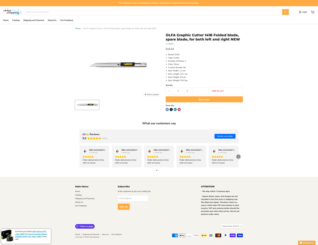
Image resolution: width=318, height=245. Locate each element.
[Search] (285, 12)
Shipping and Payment (33, 20)
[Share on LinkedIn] (175, 109)
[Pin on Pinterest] (179, 109)
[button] (79, 156)
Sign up (124, 206)
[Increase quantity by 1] (187, 91)
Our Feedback (66, 20)
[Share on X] (171, 109)
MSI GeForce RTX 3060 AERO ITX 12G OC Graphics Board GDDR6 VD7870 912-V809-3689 (31, 239)
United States (230, 226)
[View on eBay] (85, 151)
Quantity (169, 85)
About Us (52, 20)
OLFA (170, 44)
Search (77, 234)
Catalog (16, 20)
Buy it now (204, 99)
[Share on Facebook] (167, 109)
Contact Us (308, 243)
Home (6, 20)
